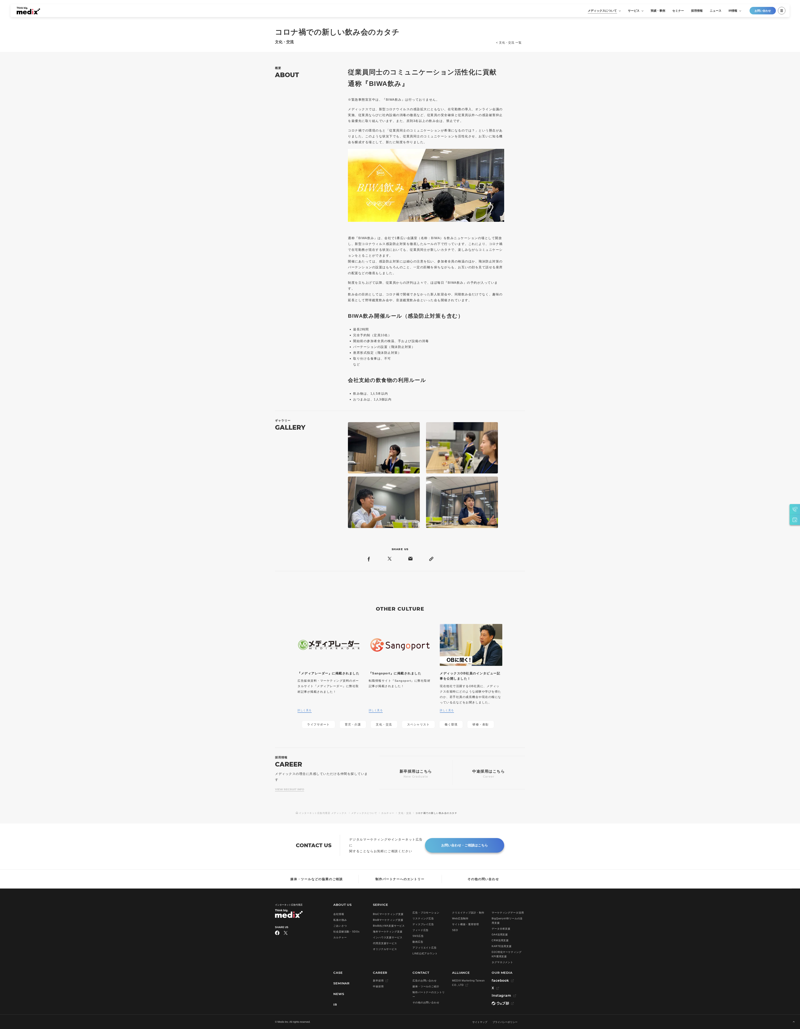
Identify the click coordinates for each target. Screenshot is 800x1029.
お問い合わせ (763, 10)
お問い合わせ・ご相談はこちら (464, 845)
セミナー (678, 10)
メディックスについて (603, 10)
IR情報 (733, 10)
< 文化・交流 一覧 (509, 42)
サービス (634, 10)
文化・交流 (404, 813)
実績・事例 (658, 10)
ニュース (715, 10)
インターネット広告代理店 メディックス (323, 813)
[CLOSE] (781, 10)
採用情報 (697, 10)
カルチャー (387, 813)
